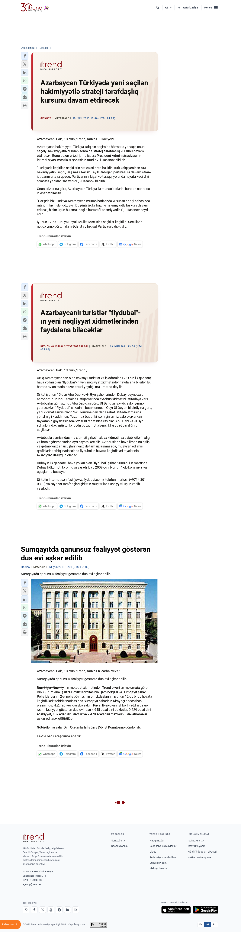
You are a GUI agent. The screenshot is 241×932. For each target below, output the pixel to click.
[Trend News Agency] (33, 837)
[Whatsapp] (26, 909)
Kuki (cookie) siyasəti (200, 857)
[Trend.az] (35, 7)
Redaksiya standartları (162, 857)
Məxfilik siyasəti (197, 845)
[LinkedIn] (67, 909)
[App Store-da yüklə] (176, 910)
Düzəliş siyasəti (158, 862)
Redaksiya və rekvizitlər (162, 845)
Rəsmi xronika (119, 845)
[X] (42, 909)
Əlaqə (152, 851)
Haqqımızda (156, 840)
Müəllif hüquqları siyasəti (202, 851)
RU (214, 924)
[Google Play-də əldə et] (205, 910)
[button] (24, 55)
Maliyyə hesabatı (159, 868)
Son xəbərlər (118, 840)
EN (200, 924)
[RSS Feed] (75, 909)
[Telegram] (59, 909)
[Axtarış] (157, 7)
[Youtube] (50, 909)
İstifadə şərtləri (196, 840)
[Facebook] (34, 909)
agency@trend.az (32, 884)
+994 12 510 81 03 (32, 880)
